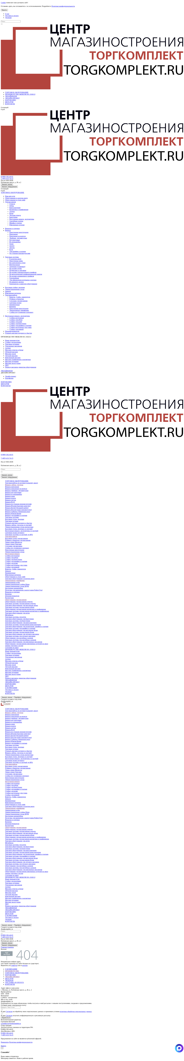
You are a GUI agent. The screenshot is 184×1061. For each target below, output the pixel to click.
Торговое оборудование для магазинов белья (21, 630)
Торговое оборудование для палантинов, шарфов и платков (26, 626)
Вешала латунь (10, 500)
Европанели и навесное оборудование (23, 284)
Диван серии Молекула (13, 542)
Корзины (12, 306)
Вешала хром (10, 496)
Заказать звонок (7, 184)
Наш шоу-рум (10, 196)
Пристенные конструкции (18, 232)
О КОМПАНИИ (11, 688)
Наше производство (12, 340)
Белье (11, 213)
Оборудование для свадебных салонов (19, 638)
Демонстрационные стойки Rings (17, 584)
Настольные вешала (12, 554)
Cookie (3, 3)
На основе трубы (15, 268)
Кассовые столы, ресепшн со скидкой (18, 529)
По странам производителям (19, 253)
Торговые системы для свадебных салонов (20, 640)
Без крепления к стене (17, 263)
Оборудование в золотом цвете (16, 198)
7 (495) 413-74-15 (7, 178)
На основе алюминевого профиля (21, 276)
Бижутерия (13, 217)
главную (14, 965)
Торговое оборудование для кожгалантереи (21, 623)
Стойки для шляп (15, 322)
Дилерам (8, 18)
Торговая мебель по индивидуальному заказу (21, 483)
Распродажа (9, 598)
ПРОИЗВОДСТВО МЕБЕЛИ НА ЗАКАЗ (20, 94)
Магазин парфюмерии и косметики (18, 359)
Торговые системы (12, 257)
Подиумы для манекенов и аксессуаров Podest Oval (23, 590)
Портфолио (9, 378)
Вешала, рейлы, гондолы (14, 485)
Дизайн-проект (10, 376)
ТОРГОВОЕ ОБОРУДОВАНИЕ (16, 92)
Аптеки (8, 348)
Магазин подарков (12, 361)
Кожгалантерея (14, 208)
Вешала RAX (10, 502)
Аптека (12, 211)
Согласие (9, 1011)
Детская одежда (15, 215)
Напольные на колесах (17, 236)
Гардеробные (14, 278)
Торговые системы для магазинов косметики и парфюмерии (27, 611)
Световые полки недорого (14, 533)
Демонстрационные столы (14, 289)
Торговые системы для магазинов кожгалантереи (23, 624)
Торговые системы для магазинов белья (19, 632)
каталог (24, 965)
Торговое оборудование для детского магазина (22, 634)
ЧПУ (7, 365)
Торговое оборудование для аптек (17, 613)
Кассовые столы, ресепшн (14, 519)
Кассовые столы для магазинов (16, 538)
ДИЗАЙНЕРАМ (11, 96)
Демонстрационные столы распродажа (19, 527)
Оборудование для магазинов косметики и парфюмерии (25, 609)
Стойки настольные (16, 318)
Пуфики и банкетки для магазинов (17, 540)
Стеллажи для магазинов (18, 301)
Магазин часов (10, 354)
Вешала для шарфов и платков (16, 515)
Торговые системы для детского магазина (20, 636)
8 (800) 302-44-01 (7, 177)
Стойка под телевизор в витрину (21, 312)
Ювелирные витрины (13, 293)
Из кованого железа (16, 282)
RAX (11, 249)
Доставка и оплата (12, 16)
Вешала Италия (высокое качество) (18, 506)
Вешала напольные (12, 487)
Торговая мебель (11, 295)
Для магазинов (10, 202)
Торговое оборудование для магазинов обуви (21, 605)
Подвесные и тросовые (17, 270)
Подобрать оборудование (22, 697)
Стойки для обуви (15, 320)
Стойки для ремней (16, 329)
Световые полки (15, 303)
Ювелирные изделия (16, 225)
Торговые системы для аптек (15, 617)
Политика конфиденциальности (20, 1042)
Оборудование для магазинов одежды (19, 602)
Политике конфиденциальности (63, 6)
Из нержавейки (15, 242)
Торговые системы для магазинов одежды (20, 603)
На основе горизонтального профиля (22, 272)
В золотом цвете (15, 259)
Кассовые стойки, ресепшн (15, 287)
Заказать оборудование (9, 187)
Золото (11, 246)
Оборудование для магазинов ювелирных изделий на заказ (26, 644)
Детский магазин (11, 356)
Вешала (8, 230)
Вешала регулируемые (13, 492)
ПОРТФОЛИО (10, 100)
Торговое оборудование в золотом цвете (19, 579)
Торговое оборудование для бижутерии (19, 619)
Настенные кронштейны (14, 588)
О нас (7, 14)
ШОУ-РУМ (9, 102)
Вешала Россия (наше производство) (18, 510)
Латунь (12, 248)
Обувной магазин (11, 352)
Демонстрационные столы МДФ (17, 586)
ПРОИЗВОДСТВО (12, 971)
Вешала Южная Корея (13, 513)
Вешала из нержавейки (13, 494)
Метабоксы (9, 615)
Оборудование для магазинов (16, 600)
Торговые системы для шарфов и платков (20, 628)
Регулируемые (14, 240)
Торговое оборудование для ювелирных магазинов (23, 642)
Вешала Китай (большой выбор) (17, 508)
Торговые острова (11, 521)
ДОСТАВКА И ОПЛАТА (14, 982)
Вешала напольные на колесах (16, 489)
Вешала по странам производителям (18, 504)
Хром (11, 244)
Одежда (12, 204)
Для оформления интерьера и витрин (22, 280)
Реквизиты (5, 1042)
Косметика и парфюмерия (18, 209)
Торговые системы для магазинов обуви (19, 607)
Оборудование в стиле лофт (15, 200)
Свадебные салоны (16, 221)
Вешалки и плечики (12, 228)
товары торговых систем (14, 646)
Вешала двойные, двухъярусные (16, 490)
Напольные (13, 234)
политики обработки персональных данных (76, 1011)
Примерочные (14, 305)
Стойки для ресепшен (13, 342)
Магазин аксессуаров (13, 363)
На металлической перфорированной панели (25, 274)
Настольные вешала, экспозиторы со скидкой (21, 531)
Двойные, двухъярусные (18, 238)
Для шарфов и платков (17, 251)
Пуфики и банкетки (16, 299)
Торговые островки (12, 344)
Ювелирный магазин (12, 358)
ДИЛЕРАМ (9, 980)
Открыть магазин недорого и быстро (18, 333)
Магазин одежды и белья (14, 350)
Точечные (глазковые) (17, 266)
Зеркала (8, 291)
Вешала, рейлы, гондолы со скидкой (18, 525)
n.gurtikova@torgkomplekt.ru (11, 1023)
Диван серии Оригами (13, 544)
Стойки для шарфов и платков (20, 325)
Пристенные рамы (16, 261)
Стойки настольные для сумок (20, 327)
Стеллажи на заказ (12, 647)
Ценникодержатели (12, 331)
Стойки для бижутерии (17, 323)
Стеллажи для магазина (13, 546)
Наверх (3, 1046)
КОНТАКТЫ (10, 104)
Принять (4, 10)
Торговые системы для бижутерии (17, 621)
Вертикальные (14, 265)
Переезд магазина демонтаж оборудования (20, 367)
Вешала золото (10, 498)
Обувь (11, 206)
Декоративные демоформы (19, 310)
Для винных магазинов (13, 346)
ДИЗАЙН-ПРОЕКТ (12, 98)
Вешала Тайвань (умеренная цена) (17, 512)
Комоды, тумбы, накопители (19, 297)
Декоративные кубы (12, 582)
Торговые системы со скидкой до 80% (19, 534)
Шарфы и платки (15, 223)
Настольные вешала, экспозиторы (21, 219)
